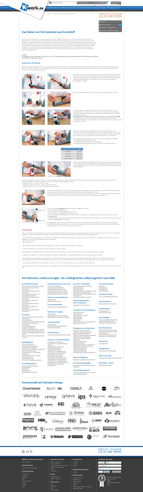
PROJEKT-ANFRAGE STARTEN (110, 30)
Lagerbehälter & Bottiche (54, 348)
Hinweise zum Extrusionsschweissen (57, 307)
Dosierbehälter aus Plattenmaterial (57, 359)
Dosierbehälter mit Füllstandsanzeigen (58, 362)
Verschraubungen (103, 291)
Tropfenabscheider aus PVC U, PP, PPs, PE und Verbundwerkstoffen (84, 373)
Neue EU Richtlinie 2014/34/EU (56, 287)
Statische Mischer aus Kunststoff (107, 303)
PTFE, (30, 360)
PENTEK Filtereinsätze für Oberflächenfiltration (80, 342)
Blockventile (25, 369)
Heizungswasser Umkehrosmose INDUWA (84, 352)
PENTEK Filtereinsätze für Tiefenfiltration (84, 344)
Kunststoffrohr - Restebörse (29, 347)
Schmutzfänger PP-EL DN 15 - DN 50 (57, 291)
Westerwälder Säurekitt (105, 365)
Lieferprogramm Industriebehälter (57, 353)
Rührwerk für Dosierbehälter (55, 356)
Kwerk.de (49, 14)
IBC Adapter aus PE (78, 287)
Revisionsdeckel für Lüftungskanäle (57, 326)
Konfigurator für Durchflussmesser (108, 331)
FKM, (36, 360)
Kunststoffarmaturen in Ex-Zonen (57, 289)
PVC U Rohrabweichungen (29, 350)
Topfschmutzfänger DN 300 (106, 321)
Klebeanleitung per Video (54, 301)
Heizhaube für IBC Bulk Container (82, 297)
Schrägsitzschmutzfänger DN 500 (107, 323)
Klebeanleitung (52, 299)
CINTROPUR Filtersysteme (80, 347)
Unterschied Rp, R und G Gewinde (31, 355)
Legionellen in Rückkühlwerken (81, 305)
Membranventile (26, 367)
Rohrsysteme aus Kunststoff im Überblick (33, 286)
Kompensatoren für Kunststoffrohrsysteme (105, 311)
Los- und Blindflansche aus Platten (108, 296)
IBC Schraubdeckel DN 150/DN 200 (82, 286)
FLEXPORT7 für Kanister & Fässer (82, 292)
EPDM (39, 360)
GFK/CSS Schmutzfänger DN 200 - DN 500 (33, 331)
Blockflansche (77, 320)
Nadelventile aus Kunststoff (29, 372)
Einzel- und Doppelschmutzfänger (108, 319)
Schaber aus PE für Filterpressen (107, 350)
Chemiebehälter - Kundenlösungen (57, 360)
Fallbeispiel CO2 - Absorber (80, 315)
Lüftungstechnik (52, 324)
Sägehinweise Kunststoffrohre (30, 346)
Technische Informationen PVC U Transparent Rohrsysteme (31, 294)
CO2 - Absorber (77, 314)
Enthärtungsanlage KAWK (80, 351)
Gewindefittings (103, 289)
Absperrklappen (26, 370)
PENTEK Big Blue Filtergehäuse (81, 333)
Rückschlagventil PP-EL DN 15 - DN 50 (58, 292)
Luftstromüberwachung (54, 327)
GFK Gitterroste (52, 314)
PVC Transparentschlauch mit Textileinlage (59, 334)
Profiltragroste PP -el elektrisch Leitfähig (58, 317)
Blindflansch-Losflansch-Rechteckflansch (84, 359)
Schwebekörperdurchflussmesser (108, 330)
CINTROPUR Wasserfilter (79, 349)
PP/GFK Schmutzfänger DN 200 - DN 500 (32, 329)
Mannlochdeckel (77, 317)
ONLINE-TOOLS (106, 25)
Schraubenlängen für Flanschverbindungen (28, 357)
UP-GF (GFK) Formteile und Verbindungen (33, 321)
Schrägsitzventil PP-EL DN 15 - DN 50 (57, 294)
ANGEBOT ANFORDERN (108, 27)
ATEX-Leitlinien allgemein (54, 286)
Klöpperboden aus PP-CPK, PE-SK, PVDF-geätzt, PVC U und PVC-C (84, 322)
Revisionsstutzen (77, 318)
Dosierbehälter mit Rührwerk (55, 354)
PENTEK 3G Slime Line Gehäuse (81, 330)
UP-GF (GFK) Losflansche (28, 328)
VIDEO (103, 22)
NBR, (33, 360)
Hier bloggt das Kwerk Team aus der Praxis (110, 358)
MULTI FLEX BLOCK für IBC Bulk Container (84, 291)
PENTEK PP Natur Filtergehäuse (81, 336)
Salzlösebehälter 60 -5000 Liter (56, 346)
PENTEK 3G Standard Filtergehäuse (82, 332)
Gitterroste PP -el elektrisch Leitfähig (57, 315)
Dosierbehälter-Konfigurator (55, 342)
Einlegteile (101, 286)
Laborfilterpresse (103, 343)
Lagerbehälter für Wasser (54, 350)
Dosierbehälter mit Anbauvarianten (57, 357)
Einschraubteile (103, 287)
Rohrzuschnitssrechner (28, 344)
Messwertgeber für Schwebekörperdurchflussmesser (108, 333)
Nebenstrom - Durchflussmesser (107, 336)
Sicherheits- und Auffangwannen (56, 351)
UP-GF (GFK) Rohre (27, 320)
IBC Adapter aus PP (78, 289)
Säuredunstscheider (78, 312)
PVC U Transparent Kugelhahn (30, 365)
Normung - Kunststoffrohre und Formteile (33, 349)
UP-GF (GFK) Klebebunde (28, 326)
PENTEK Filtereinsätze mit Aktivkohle (83, 346)
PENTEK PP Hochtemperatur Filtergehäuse (84, 335)
